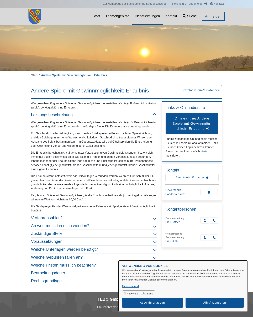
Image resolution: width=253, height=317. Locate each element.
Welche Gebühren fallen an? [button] (57, 257)
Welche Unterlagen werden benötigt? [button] (64, 249)
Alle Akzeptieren (214, 302)
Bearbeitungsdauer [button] (48, 273)
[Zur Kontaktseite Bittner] (205, 220)
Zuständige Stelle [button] (46, 233)
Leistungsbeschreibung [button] (52, 114)
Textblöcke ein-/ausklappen (201, 90)
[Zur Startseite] (34, 16)
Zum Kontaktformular (190, 177)
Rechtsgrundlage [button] (46, 280)
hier (203, 151)
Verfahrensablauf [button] (46, 217)
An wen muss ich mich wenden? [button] (60, 225)
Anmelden (213, 16)
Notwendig (132, 293)
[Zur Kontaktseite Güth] (205, 238)
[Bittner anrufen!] (214, 220)
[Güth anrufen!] (214, 238)
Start (34, 75)
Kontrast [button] (218, 3)
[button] (189, 16)
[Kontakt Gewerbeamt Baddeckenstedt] (209, 192)
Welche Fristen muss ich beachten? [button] (63, 265)
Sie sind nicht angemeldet (188, 3)
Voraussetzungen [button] (46, 241)
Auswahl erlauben (152, 302)
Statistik (148, 293)
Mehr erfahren (130, 286)
